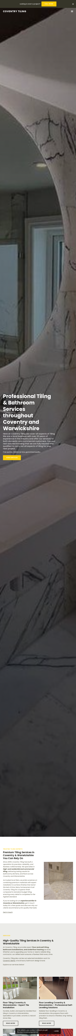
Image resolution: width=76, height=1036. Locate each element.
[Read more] (20, 988)
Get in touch (8, 912)
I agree (56, 1031)
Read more (10, 1023)
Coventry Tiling (14, 11)
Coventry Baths (9, 961)
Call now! (49, 4)
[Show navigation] (71, 11)
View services (12, 458)
